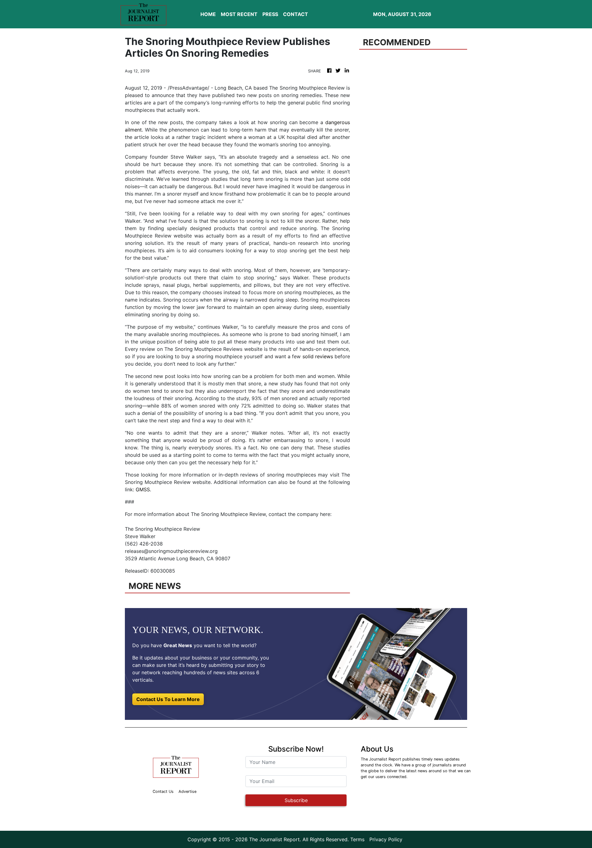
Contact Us (163, 791)
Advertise (187, 791)
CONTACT (295, 14)
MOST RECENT (239, 14)
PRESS (270, 14)
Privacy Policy (385, 839)
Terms (357, 839)
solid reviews (317, 356)
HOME (208, 14)
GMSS (143, 489)
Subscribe (296, 800)
